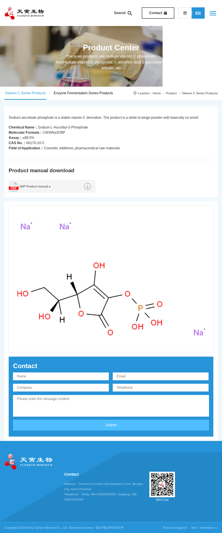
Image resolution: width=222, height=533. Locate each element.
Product (171, 93)
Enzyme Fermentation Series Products (83, 93)
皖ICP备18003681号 (110, 527)
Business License (81, 527)
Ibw (193, 527)
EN (198, 13)
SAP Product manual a (35, 186)
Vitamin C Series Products (200, 93)
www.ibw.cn (207, 527)
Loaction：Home (149, 93)
